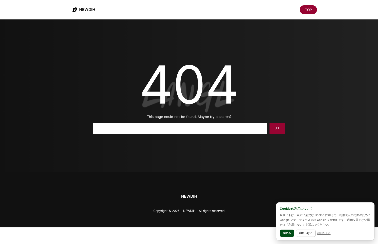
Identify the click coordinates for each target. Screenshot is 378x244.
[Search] (277, 128)
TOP (308, 10)
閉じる (287, 233)
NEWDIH (87, 9)
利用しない (305, 233)
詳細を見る (324, 233)
